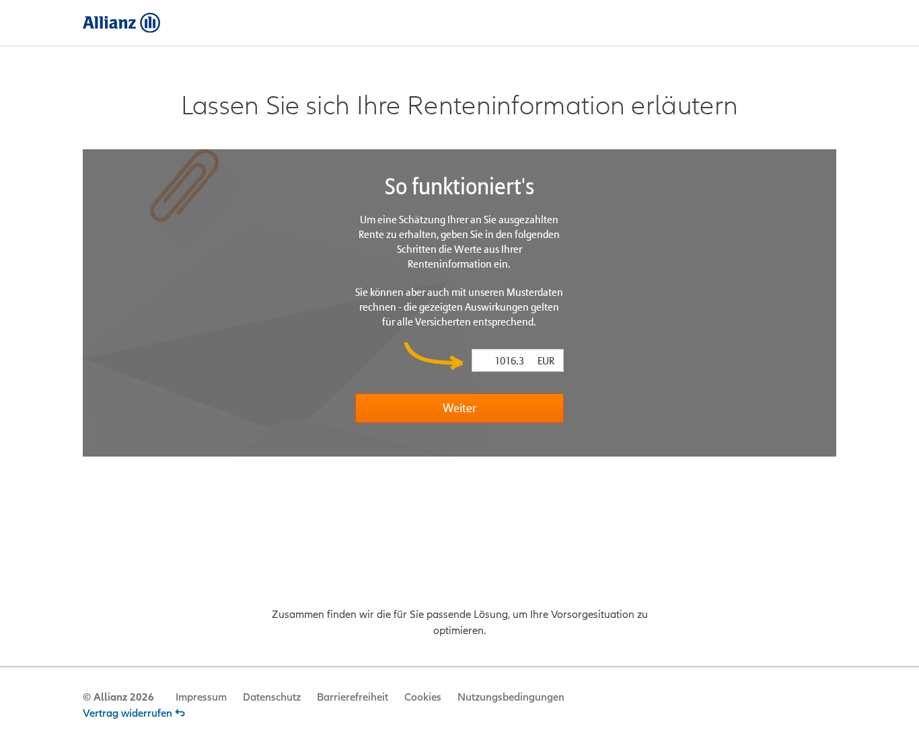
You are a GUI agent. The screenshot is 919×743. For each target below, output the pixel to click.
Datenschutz (272, 697)
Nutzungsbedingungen (510, 697)
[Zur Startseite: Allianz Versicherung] (121, 23)
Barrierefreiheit (352, 697)
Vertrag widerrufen (127, 713)
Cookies (422, 697)
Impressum (201, 697)
